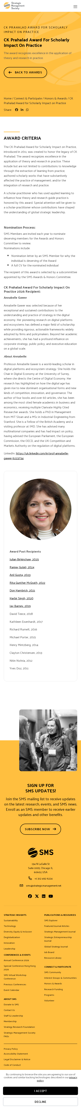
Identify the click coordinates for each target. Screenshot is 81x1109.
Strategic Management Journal (60, 932)
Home (7, 98)
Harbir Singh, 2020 (21, 598)
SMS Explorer (50, 920)
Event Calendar (11, 990)
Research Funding (53, 989)
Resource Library (52, 958)
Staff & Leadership (13, 1016)
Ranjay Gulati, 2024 (22, 567)
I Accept (40, 1090)
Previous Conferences (15, 984)
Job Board (49, 952)
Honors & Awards (55, 98)
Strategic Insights (15, 915)
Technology (10, 926)
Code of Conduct (12, 1065)
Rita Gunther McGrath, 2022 (27, 582)
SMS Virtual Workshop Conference (15, 977)
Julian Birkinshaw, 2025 (24, 559)
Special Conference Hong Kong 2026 (20, 967)
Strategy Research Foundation (19, 1027)
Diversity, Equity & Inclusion (18, 932)
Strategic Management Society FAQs (19, 1034)
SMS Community (52, 972)
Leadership (9, 949)
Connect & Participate (28, 98)
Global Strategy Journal (56, 947)
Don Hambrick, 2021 (22, 590)
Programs (49, 995)
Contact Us (9, 1010)
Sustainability (11, 920)
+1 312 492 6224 (44, 878)
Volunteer (49, 1000)
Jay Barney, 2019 (20, 606)
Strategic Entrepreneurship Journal (58, 939)
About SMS (10, 999)
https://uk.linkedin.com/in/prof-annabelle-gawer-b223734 (36, 455)
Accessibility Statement (16, 1054)
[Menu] (75, 7)
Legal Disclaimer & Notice (17, 1059)
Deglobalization (12, 937)
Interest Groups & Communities (60, 978)
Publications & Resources (60, 915)
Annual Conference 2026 (16, 960)
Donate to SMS (11, 1004)
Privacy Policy (11, 1049)
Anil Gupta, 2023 (20, 574)
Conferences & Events (17, 955)
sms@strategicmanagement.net (43, 885)
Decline (40, 1101)
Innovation (9, 943)
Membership (10, 1021)
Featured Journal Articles (56, 926)
